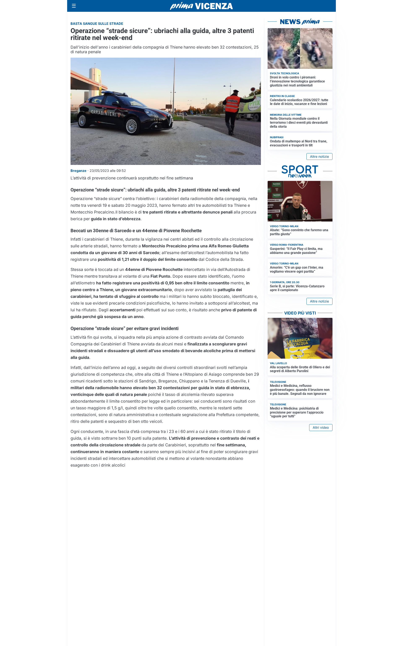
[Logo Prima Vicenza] (201, 6)
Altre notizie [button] (319, 156)
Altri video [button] (321, 427)
